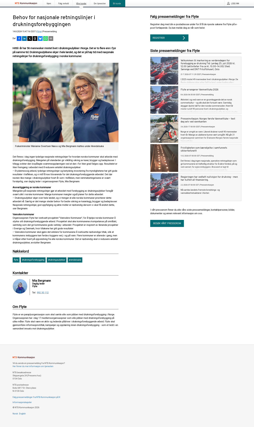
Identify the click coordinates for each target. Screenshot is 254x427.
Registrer (159, 37)
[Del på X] (29, 38)
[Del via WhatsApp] (45, 38)
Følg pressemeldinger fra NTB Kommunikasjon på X (36, 397)
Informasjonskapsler (22, 402)
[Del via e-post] (51, 38)
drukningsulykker (56, 259)
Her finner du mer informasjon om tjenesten (33, 366)
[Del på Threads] (35, 38)
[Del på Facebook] (19, 38)
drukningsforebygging (33, 259)
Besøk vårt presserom (167, 223)
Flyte (39, 31)
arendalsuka (75, 259)
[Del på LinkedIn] (24, 38)
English (22, 413)
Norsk (15, 413)
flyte (16, 259)
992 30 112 (43, 292)
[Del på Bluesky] (40, 38)
